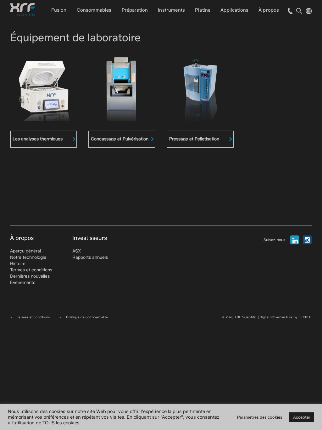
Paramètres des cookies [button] (259, 417)
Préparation (135, 10)
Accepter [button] (301, 417)
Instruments (171, 10)
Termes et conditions (31, 270)
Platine (202, 10)
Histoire (17, 263)
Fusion (59, 10)
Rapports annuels (90, 257)
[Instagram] (307, 240)
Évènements (22, 282)
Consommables (94, 10)
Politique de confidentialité (87, 317)
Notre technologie (28, 257)
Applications (234, 10)
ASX (76, 251)
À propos (268, 10)
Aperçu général (25, 251)
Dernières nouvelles (30, 276)
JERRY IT (305, 317)
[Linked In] (294, 240)
